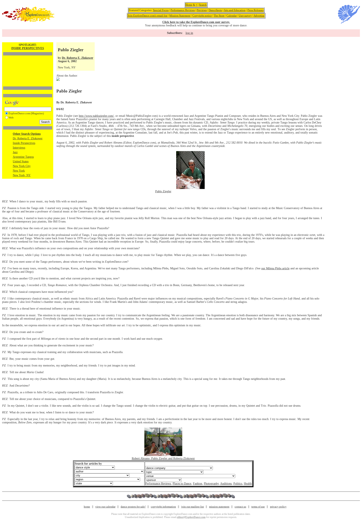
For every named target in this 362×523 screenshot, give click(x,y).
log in (189, 33)
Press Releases (255, 10)
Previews (202, 10)
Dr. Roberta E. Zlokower (28, 138)
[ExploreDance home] (28, 20)
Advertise (258, 15)
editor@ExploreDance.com (191, 517)
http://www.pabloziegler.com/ (96, 115)
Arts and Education (235, 10)
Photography (211, 483)
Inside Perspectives (24, 143)
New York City (22, 166)
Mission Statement (179, 15)
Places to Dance (182, 483)
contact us (240, 506)
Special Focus (161, 10)
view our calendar (105, 506)
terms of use (258, 506)
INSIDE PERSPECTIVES (27, 48)
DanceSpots (215, 10)
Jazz (15, 152)
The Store (219, 15)
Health (248, 483)
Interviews (19, 147)
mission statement (219, 506)
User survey (245, 15)
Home (189, 4)
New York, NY (22, 175)
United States (20, 161)
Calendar (231, 15)
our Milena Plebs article (275, 268)
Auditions (226, 483)
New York (19, 170)
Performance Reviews (183, 10)
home (87, 506)
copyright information (163, 506)
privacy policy (278, 506)
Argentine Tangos (23, 156)
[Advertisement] (27, 64)
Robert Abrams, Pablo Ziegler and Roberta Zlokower (163, 458)
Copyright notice (202, 15)
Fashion (197, 483)
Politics (237, 483)
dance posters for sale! (133, 506)
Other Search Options (27, 133)
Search (203, 4)
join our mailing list (192, 506)
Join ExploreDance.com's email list (147, 15)
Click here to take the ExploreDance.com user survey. (196, 22)
